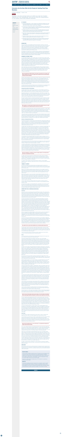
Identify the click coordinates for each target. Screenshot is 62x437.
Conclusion (14, 30)
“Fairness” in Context (15, 27)
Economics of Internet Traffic (15, 25)
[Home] (21, 2)
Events (21, 4)
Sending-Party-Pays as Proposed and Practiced (15, 29)
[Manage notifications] (60, 433)
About (40, 4)
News (15, 4)
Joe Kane (14, 12)
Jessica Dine (18, 12)
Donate (47, 4)
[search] (49, 2)
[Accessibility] (1, 435)
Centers (34, 4)
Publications (28, 4)
